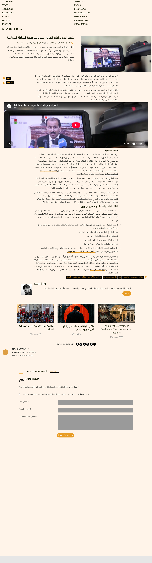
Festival (6, 24)
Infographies (81, 17)
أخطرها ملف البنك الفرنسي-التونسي (80, 251)
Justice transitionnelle (110, 277)
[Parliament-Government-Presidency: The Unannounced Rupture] (116, 313)
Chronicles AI (81, 24)
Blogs (77, 5)
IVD (120, 277)
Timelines (7, 9)
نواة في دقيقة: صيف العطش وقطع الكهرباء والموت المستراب (78, 327)
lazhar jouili (10, 83)
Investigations (81, 13)
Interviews (79, 9)
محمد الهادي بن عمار (37, 42)
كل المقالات (127, 293)
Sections (7, 1)
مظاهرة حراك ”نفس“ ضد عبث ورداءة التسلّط (36, 327)
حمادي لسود (21, 42)
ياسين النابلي (54, 42)
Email (25, 409)
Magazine (79, 1)
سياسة (8, 78)
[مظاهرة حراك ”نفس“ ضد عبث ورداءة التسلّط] (35, 313)
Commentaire (28, 417)
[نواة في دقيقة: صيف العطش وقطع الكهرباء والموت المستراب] (76, 313)
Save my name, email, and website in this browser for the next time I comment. (56, 394)
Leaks (5, 17)
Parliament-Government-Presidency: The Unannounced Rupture (116, 329)
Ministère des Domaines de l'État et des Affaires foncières (84, 277)
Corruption (126, 277)
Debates (6, 20)
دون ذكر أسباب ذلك (97, 269)
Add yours (54, 371)
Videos (6, 5)
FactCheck (7, 13)
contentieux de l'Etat (137, 277)
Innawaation (80, 20)
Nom (24, 402)
